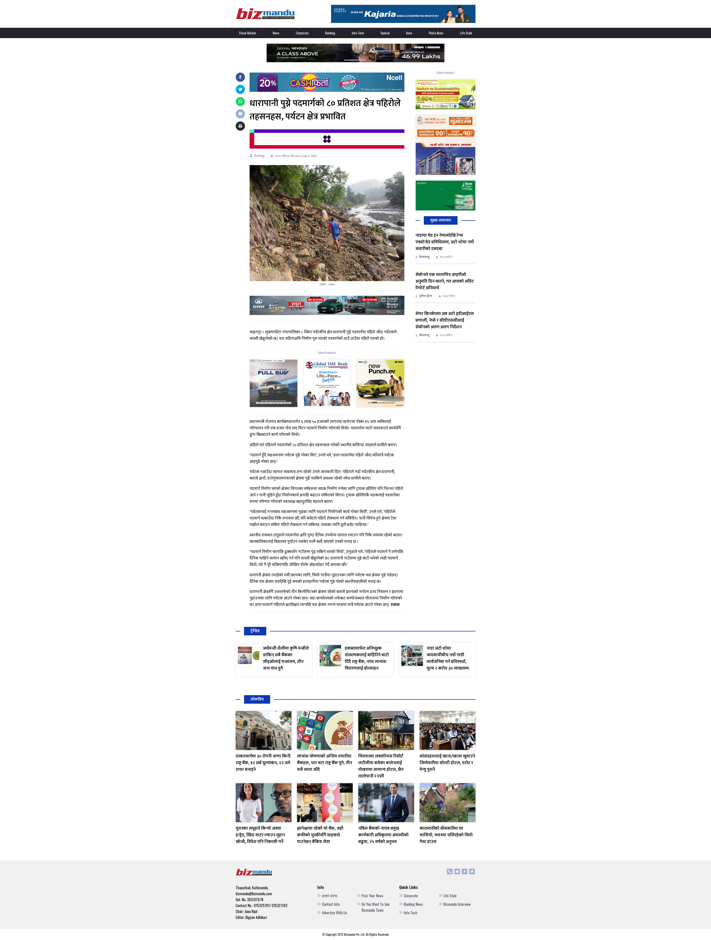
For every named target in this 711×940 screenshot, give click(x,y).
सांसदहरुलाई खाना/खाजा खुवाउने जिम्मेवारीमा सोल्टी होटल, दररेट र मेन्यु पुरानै (447, 763)
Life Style (466, 33)
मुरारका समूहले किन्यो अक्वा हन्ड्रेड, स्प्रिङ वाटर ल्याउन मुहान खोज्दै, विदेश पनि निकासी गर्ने (260, 835)
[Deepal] (355, 52)
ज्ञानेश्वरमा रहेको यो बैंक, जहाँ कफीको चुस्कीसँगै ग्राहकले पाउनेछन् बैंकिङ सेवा (320, 835)
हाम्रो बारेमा (329, 895)
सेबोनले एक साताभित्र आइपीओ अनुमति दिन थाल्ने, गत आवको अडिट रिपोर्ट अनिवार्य (444, 281)
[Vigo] (273, 383)
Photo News (436, 33)
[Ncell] (327, 81)
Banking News (413, 904)
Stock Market (247, 33)
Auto (409, 33)
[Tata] (380, 383)
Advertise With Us (334, 912)
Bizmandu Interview (457, 904)
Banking (330, 33)
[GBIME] (327, 382)
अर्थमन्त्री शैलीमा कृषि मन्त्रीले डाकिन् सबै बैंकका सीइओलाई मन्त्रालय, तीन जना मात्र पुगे (286, 658)
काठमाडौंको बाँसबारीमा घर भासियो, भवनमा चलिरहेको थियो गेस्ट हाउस (446, 835)
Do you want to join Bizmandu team (376, 907)
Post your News (372, 895)
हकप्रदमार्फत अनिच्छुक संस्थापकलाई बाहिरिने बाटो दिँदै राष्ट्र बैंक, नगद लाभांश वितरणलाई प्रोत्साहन (367, 658)
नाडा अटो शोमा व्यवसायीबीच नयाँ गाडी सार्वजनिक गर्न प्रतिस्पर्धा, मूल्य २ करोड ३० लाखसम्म (448, 658)
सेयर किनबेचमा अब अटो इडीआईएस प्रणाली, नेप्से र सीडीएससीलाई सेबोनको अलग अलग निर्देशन (444, 320)
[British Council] (327, 138)
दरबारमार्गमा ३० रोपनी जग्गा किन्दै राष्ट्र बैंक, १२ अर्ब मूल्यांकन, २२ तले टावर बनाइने (263, 763)
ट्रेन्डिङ (255, 631)
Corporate (302, 33)
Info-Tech (358, 33)
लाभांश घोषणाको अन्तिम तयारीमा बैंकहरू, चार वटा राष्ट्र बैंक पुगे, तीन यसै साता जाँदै (324, 763)
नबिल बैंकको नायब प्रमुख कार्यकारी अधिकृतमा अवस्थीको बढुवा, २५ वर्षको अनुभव (383, 835)
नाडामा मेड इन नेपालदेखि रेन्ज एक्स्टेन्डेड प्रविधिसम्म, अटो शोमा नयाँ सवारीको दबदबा (444, 242)
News (276, 33)
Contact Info (331, 904)
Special (385, 33)
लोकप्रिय (257, 699)
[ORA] (327, 305)
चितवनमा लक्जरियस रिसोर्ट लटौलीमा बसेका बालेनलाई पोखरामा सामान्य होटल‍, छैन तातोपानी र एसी (380, 766)
